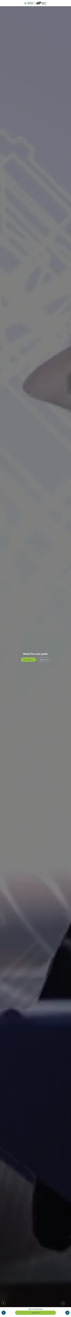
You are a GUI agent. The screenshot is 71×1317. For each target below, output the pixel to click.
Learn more (35, 1313)
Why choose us (28, 660)
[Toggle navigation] (67, 1313)
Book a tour (44, 660)
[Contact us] (3, 1313)
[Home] (35, 3)
